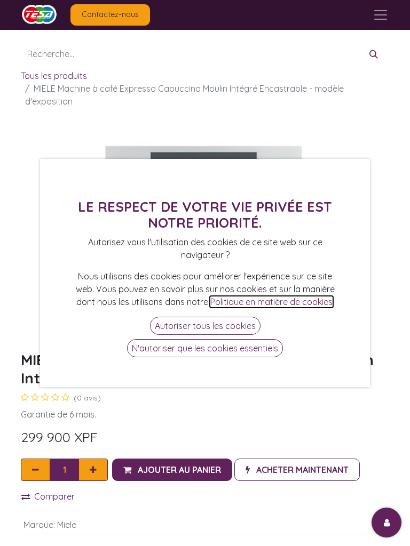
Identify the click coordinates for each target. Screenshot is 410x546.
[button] (172, 470)
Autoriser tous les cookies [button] (205, 325)
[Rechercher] (373, 54)
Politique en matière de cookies (271, 301)
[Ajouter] (93, 470)
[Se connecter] (386, 522)
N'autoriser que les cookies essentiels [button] (205, 348)
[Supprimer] (35, 470)
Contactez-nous (110, 14)
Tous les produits (54, 75)
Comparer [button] (54, 496)
